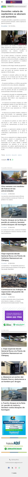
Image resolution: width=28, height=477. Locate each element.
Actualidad (4, 26)
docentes (8, 155)
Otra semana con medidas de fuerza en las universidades (12, 188)
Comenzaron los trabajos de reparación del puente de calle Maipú (13, 291)
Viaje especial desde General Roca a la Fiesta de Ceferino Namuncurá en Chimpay (13, 257)
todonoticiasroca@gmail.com (14, 462)
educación (14, 155)
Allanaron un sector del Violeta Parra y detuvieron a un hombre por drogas (13, 379)
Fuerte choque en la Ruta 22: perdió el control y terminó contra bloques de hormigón (13, 222)
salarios (20, 155)
